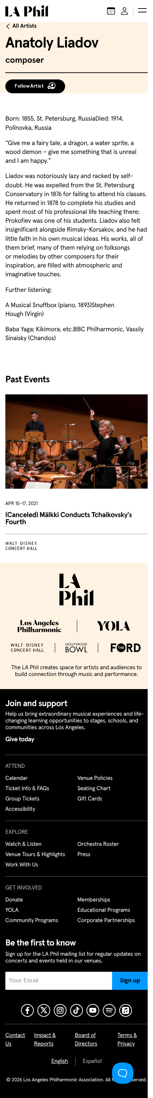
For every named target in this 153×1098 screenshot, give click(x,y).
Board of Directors (86, 1040)
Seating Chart (94, 789)
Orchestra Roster (98, 844)
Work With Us (21, 865)
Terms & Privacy (127, 1040)
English (59, 1061)
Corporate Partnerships (106, 921)
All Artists (24, 26)
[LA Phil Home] (26, 11)
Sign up (130, 980)
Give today (19, 739)
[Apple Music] (125, 1010)
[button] (142, 11)
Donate (14, 900)
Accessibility (20, 809)
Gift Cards (90, 799)
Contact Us (15, 1040)
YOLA (12, 910)
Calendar (16, 778)
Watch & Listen (23, 844)
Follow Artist (29, 86)
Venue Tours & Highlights (35, 855)
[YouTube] (92, 1010)
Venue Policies (95, 778)
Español (92, 1061)
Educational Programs (104, 910)
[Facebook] (27, 1010)
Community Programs (31, 921)
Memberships (94, 900)
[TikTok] (76, 1010)
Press (84, 855)
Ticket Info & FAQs (27, 789)
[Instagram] (60, 1010)
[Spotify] (109, 1010)
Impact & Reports (45, 1040)
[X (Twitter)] (43, 1010)
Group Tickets (22, 799)
